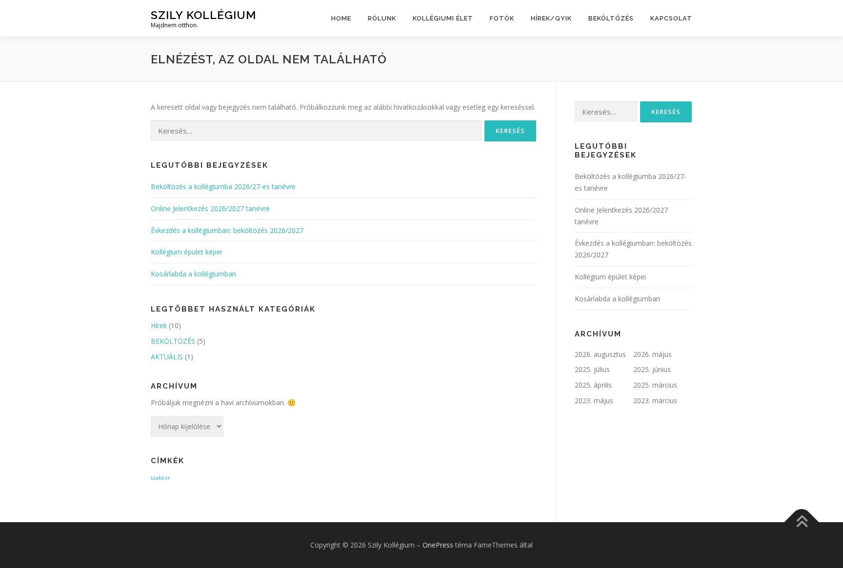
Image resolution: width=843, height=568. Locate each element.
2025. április (593, 385)
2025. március (655, 385)
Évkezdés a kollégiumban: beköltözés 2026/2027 (227, 230)
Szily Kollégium (203, 14)
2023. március (655, 400)
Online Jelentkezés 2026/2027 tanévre (210, 208)
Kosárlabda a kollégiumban (193, 273)
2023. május (594, 400)
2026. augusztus (600, 354)
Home (341, 18)
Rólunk (382, 18)
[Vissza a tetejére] (801, 522)
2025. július (592, 369)
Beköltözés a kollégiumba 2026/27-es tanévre (223, 186)
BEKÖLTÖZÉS (611, 18)
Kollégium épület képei (186, 251)
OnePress (437, 544)
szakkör (160, 477)
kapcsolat (671, 18)
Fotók (502, 18)
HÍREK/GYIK (551, 18)
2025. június (652, 369)
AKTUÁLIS (167, 356)
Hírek (159, 325)
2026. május (652, 354)
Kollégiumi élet (443, 18)
